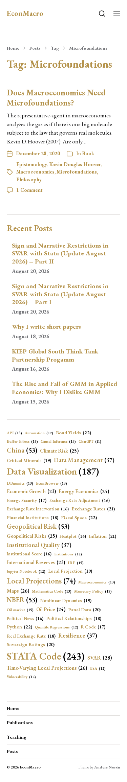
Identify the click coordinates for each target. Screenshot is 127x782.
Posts (35, 48)
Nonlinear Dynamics (65, 600)
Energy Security (26, 500)
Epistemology (31, 164)
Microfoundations (88, 48)
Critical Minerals (29, 460)
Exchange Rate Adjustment (79, 500)
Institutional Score (29, 554)
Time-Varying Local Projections (47, 667)
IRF (76, 563)
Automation (39, 433)
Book (88, 153)
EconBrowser (51, 483)
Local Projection (70, 571)
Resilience (77, 635)
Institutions (68, 554)
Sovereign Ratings (31, 644)
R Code (93, 627)
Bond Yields (73, 432)
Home (13, 48)
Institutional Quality (39, 545)
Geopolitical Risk (38, 526)
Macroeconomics (35, 171)
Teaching (16, 737)
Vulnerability (21, 676)
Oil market (20, 610)
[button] (102, 13)
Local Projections (41, 581)
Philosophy (29, 179)
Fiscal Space (79, 517)
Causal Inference (58, 441)
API (14, 432)
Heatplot (73, 536)
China (22, 450)
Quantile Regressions (56, 627)
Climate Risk (59, 450)
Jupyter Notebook (26, 571)
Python (19, 626)
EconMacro (25, 13)
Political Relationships (73, 618)
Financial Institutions (32, 517)
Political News (25, 618)
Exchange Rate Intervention (38, 509)
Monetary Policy (93, 591)
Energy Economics (84, 491)
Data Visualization (53, 471)
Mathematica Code (51, 591)
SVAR (99, 657)
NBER (22, 599)
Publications (20, 722)
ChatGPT (90, 441)
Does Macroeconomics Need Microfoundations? (56, 97)
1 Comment (29, 190)
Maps (18, 590)
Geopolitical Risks (32, 536)
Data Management (84, 460)
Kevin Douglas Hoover (75, 164)
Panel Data (84, 609)
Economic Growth (31, 491)
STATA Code (46, 656)
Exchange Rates (93, 509)
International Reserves (36, 562)
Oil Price (50, 609)
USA (98, 668)
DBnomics (20, 483)
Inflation (102, 536)
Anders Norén (107, 767)
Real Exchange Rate (31, 636)
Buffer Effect (22, 441)
